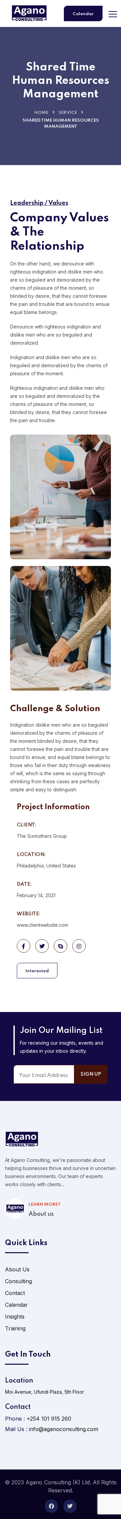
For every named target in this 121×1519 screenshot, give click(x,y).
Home (41, 112)
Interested (37, 971)
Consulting (18, 1281)
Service (67, 112)
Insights (15, 1316)
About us (41, 1214)
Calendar (83, 14)
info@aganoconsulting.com (63, 1429)
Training (15, 1328)
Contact (15, 1293)
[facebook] (51, 1506)
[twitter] (70, 1506)
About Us (17, 1269)
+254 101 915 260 (49, 1418)
